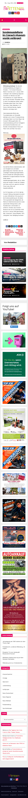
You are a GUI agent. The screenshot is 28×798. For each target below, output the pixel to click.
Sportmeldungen (7, 708)
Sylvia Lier (5, 743)
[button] (25, 20)
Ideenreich (5, 682)
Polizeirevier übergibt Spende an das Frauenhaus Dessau (19, 232)
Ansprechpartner (7, 674)
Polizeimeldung (7, 704)
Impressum (14, 791)
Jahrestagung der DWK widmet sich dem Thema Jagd (13, 261)
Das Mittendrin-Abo (22, 794)
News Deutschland (8, 693)
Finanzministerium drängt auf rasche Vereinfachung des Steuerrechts (13, 751)
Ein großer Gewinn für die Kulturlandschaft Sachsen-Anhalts (9, 232)
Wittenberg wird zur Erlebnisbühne (12, 663)
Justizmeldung (7, 685)
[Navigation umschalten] (14, 20)
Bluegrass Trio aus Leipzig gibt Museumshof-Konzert (12, 293)
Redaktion (7, 42)
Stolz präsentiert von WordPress (8, 786)
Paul (4, 756)
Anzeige (5, 678)
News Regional (6, 29)
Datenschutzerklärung (6, 791)
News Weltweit (7, 700)
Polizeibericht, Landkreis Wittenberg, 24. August (13, 276)
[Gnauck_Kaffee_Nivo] (14, 149)
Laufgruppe (6, 689)
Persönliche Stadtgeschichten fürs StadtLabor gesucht (13, 738)
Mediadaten (21, 791)
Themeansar (14, 787)
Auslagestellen (13, 794)
